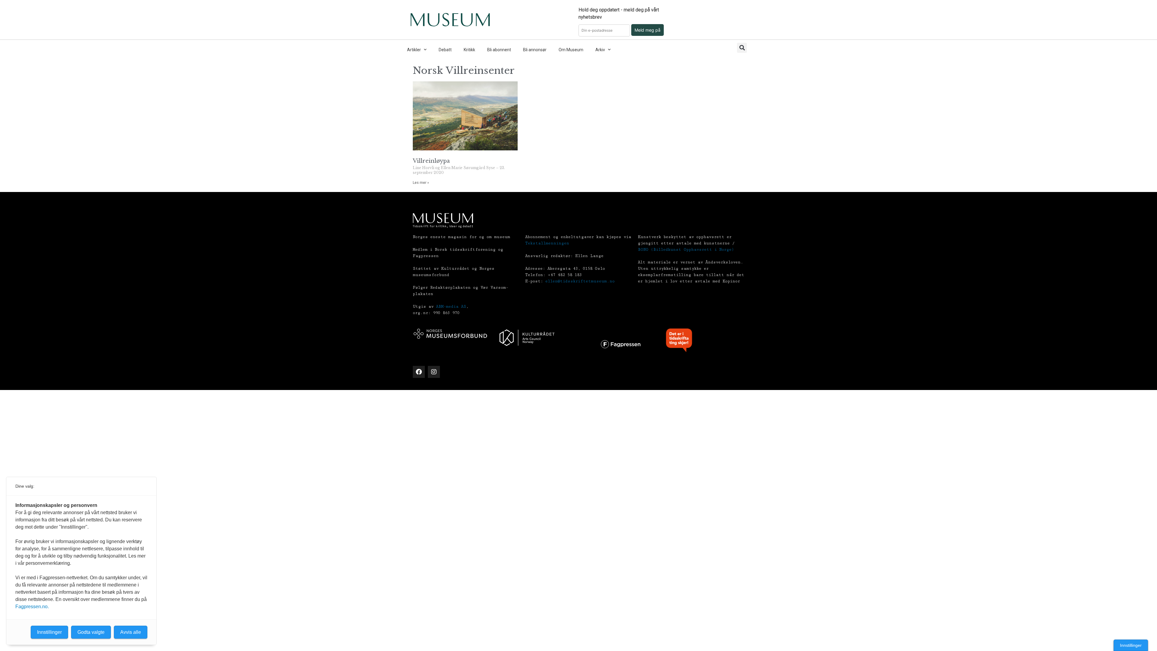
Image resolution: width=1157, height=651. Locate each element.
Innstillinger (1131, 645)
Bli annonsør (535, 49)
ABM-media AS (451, 306)
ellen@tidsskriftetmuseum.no (580, 281)
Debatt (445, 49)
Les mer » (421, 183)
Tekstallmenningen (547, 243)
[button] (742, 48)
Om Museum (571, 49)
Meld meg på (647, 30)
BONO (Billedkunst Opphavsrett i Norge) (686, 249)
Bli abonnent (499, 49)
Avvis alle (130, 632)
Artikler (414, 49)
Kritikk (469, 49)
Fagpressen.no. (32, 606)
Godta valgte (91, 632)
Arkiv (600, 49)
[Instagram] (434, 372)
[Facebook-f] (419, 372)
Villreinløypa (431, 161)
